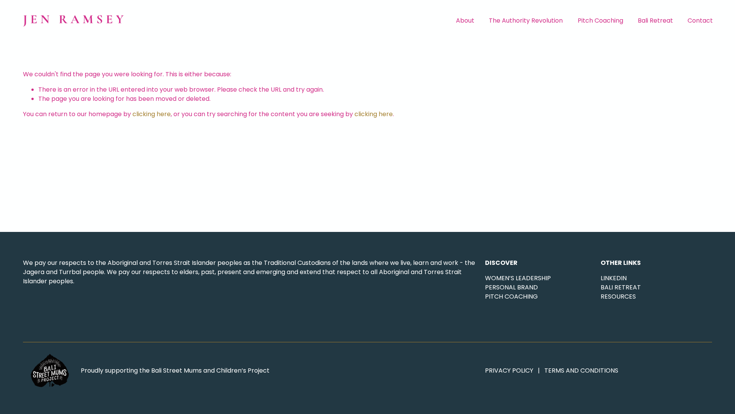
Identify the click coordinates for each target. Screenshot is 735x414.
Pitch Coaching (600, 20)
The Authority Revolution (526, 20)
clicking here (151, 114)
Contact (700, 20)
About (465, 20)
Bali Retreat (655, 20)
